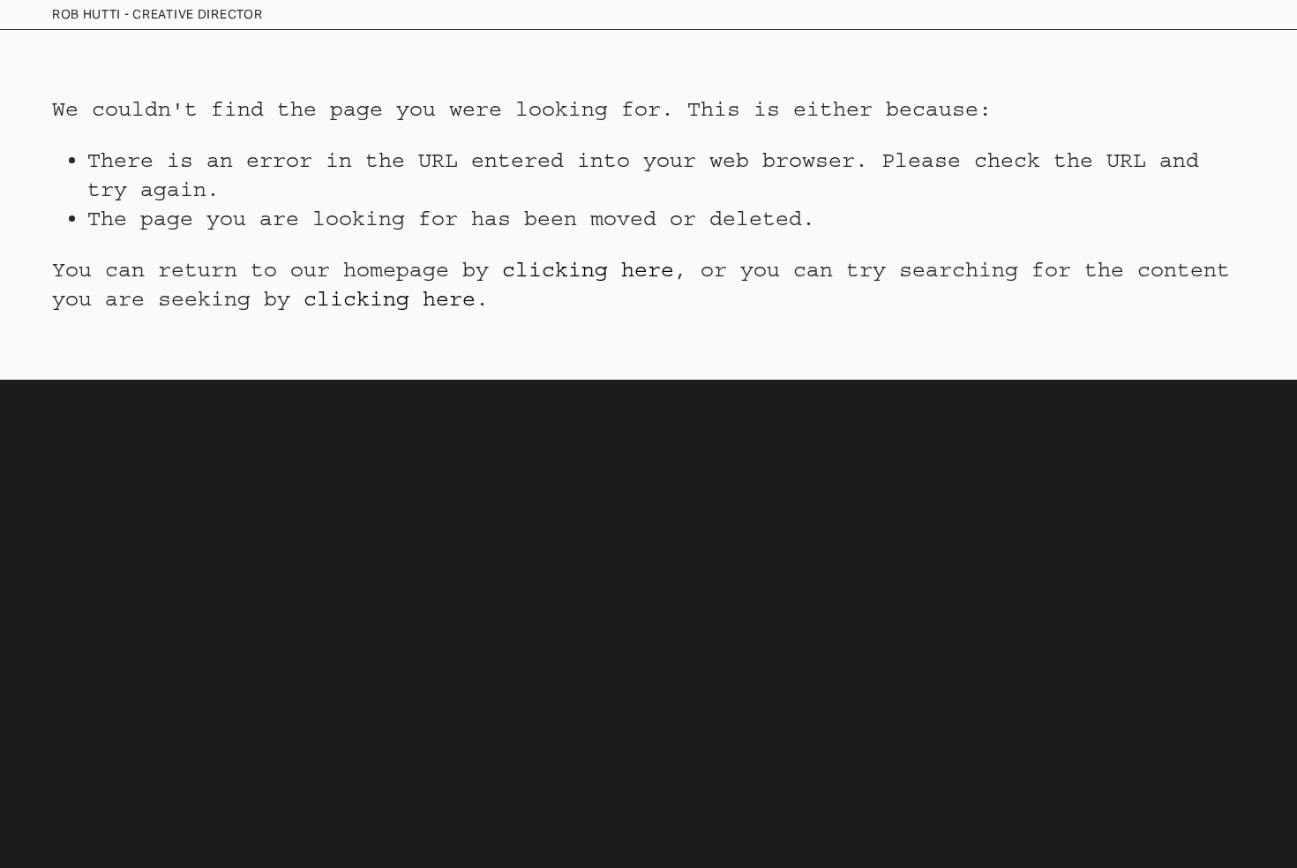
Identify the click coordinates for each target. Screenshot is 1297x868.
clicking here (588, 270)
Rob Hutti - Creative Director (157, 14)
